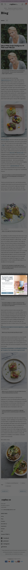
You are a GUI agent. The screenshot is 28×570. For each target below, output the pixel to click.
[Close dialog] (26, 276)
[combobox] (7, 290)
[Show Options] (12, 290)
